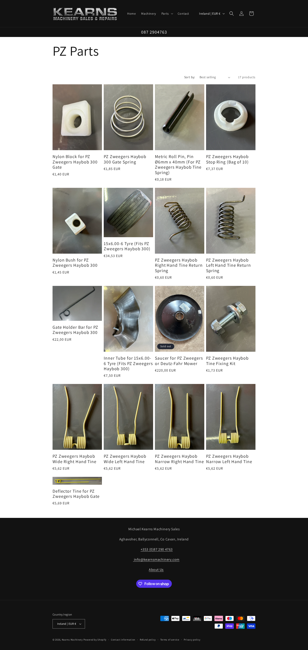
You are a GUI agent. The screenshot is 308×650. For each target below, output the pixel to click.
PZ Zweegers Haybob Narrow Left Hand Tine (229, 459)
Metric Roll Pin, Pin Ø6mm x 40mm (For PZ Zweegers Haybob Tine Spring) (178, 164)
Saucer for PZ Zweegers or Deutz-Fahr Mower (179, 361)
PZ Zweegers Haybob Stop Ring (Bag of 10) (227, 159)
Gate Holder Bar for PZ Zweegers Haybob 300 (75, 330)
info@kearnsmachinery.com (156, 559)
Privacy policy (192, 639)
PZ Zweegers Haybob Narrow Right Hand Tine (179, 459)
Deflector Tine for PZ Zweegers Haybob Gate (76, 494)
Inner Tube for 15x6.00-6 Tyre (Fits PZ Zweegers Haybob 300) (128, 363)
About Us (156, 569)
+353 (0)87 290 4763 (157, 549)
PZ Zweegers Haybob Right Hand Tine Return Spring (179, 265)
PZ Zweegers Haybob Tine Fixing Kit (227, 361)
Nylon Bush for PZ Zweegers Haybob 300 (75, 262)
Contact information (123, 639)
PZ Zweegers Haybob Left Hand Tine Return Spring (228, 265)
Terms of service (169, 639)
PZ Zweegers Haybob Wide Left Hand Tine (125, 459)
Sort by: (189, 77)
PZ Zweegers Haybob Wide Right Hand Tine (75, 459)
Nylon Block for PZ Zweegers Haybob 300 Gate (75, 162)
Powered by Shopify (95, 639)
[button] (167, 13)
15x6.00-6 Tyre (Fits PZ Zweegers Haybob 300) (127, 246)
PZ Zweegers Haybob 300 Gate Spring (125, 159)
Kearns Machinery (72, 639)
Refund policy (148, 639)
